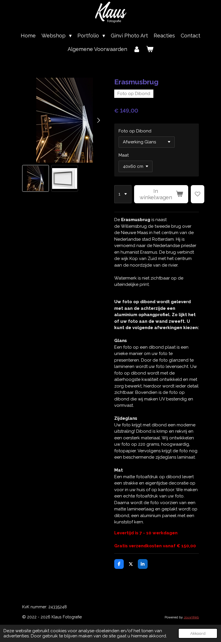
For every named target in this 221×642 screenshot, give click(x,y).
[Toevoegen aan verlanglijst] (197, 194)
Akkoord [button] (197, 633)
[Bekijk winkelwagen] (149, 49)
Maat (124, 155)
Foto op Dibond (135, 131)
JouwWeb (191, 617)
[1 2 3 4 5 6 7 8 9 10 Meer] (123, 194)
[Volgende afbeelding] (98, 120)
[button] (35, 178)
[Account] (136, 49)
